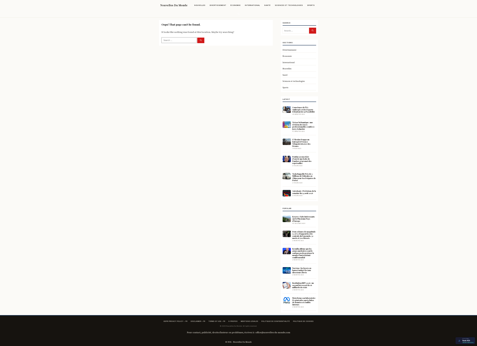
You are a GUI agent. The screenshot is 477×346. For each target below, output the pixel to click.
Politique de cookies (303, 321)
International (252, 5)
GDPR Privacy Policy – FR (175, 321)
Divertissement (218, 5)
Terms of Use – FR (216, 321)
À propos (233, 321)
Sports (311, 5)
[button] (238, 14)
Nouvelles (199, 5)
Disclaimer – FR (198, 321)
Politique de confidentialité (275, 321)
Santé (267, 5)
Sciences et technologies (289, 5)
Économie (235, 5)
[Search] (200, 40)
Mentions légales (249, 321)
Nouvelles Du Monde (173, 5)
